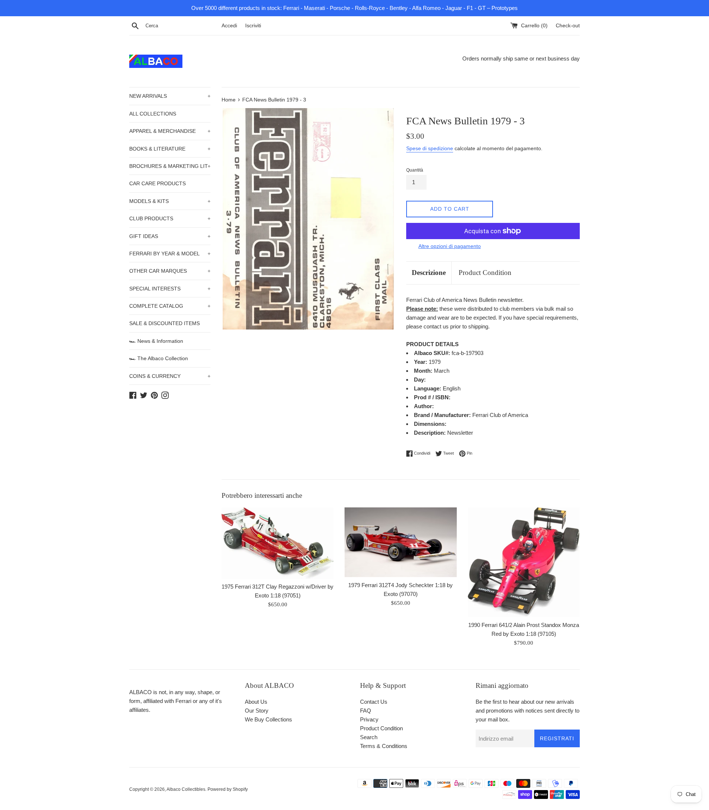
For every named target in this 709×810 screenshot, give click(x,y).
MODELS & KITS (169, 201)
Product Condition (485, 272)
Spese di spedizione (429, 148)
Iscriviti (253, 25)
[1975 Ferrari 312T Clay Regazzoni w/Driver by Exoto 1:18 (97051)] (277, 543)
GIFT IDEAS (169, 236)
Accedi (229, 25)
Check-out (568, 25)
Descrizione (429, 272)
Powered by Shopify (228, 789)
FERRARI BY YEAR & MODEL (169, 253)
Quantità (414, 170)
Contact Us (373, 702)
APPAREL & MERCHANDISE (169, 131)
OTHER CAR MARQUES (169, 271)
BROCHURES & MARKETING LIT (169, 166)
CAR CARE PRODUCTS (157, 183)
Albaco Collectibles (186, 789)
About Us (256, 702)
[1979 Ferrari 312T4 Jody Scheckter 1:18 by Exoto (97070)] (400, 542)
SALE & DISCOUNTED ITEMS (164, 323)
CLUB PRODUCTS (169, 218)
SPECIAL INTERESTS (169, 289)
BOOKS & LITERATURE (169, 149)
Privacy (369, 719)
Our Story (256, 710)
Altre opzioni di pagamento (449, 246)
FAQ (365, 710)
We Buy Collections (268, 719)
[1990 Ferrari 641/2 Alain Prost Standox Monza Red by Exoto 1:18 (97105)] (524, 562)
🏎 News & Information (156, 341)
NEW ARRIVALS (169, 96)
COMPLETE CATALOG (169, 306)
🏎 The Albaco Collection (158, 358)
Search (368, 737)
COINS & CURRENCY (169, 376)
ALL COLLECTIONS (152, 114)
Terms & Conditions (383, 746)
